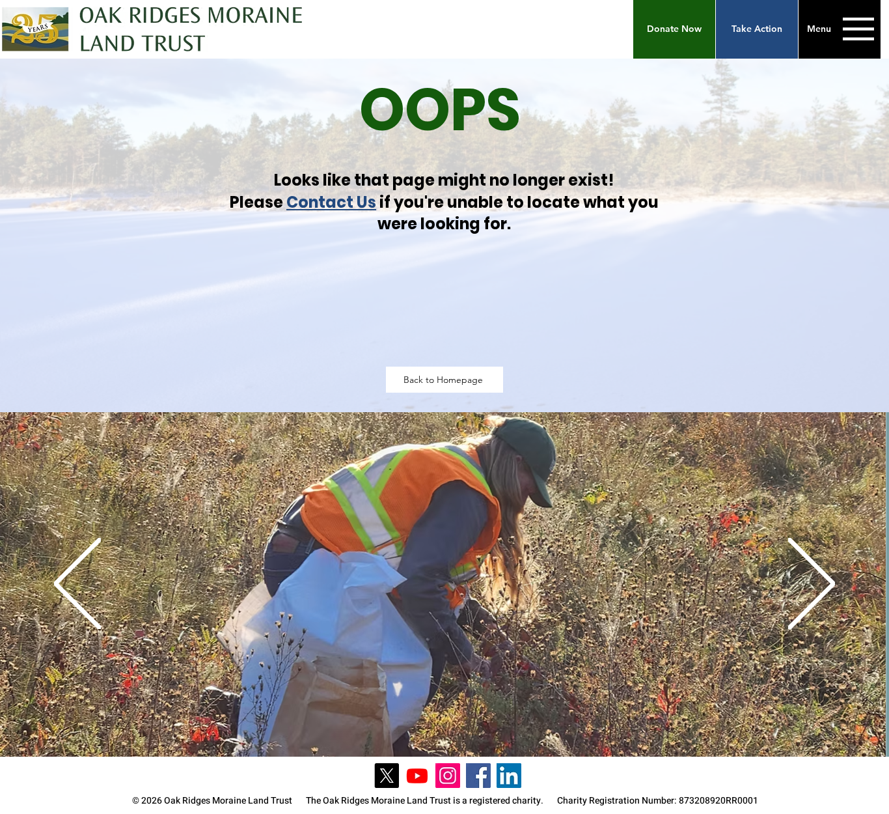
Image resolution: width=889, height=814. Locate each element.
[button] (674, 29)
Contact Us (331, 202)
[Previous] (77, 585)
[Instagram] (447, 775)
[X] (386, 775)
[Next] (811, 585)
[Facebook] (478, 775)
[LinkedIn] (509, 775)
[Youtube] (417, 775)
